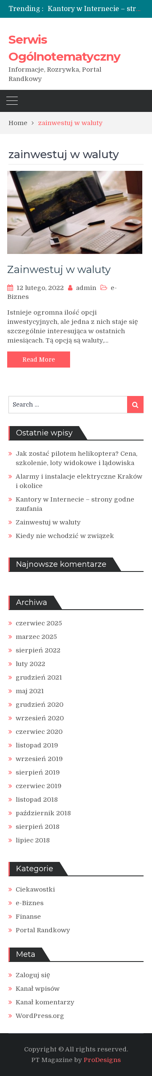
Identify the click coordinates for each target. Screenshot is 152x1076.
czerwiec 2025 (39, 623)
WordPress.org (40, 1016)
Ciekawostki (35, 889)
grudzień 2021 (39, 677)
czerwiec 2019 (39, 786)
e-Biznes (29, 903)
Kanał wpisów (38, 988)
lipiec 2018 (33, 840)
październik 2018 (43, 813)
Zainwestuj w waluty (59, 269)
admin (86, 288)
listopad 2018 (37, 799)
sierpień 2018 (38, 827)
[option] (96, 9)
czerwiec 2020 (39, 732)
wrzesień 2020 (40, 718)
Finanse (28, 916)
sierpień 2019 (38, 772)
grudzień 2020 (39, 704)
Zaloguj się (33, 975)
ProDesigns (102, 1060)
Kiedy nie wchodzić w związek (65, 536)
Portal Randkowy (43, 930)
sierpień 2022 (38, 650)
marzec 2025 (36, 637)
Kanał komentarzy (45, 1002)
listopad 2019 (37, 745)
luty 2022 (30, 664)
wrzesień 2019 (39, 759)
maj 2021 (30, 691)
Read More (38, 359)
